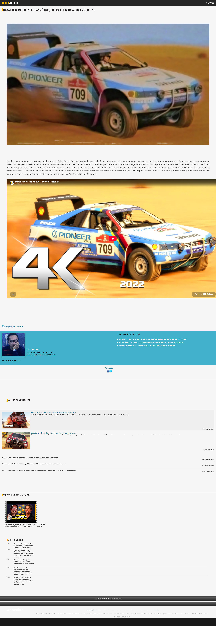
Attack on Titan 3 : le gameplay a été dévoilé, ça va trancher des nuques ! (24, 562)
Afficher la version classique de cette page (108, 598)
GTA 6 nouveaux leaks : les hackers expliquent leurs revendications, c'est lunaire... (147, 345)
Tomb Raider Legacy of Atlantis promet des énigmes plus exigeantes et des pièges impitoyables (23, 581)
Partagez (109, 368)
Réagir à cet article (14, 326)
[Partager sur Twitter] (110, 372)
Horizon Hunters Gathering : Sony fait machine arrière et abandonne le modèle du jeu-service (151, 342)
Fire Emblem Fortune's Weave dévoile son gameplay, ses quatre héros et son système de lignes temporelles (23, 571)
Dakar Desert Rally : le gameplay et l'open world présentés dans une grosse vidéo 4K (34, 464)
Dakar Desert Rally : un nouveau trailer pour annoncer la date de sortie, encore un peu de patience (39, 470)
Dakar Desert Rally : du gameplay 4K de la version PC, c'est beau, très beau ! (30, 457)
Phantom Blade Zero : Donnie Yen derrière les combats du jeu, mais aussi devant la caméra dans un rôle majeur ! (24, 553)
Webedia (128, 616)
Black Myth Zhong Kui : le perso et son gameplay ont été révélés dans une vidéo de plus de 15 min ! (153, 339)
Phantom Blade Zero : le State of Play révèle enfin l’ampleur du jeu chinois (23, 545)
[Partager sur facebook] (107, 372)
